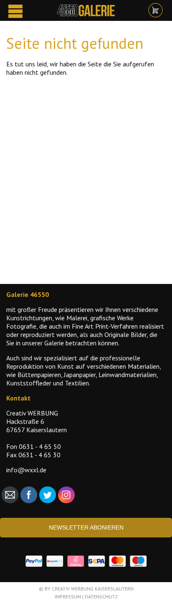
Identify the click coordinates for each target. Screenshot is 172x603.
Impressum (68, 596)
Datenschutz (101, 596)
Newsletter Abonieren (86, 527)
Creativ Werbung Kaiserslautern (93, 588)
